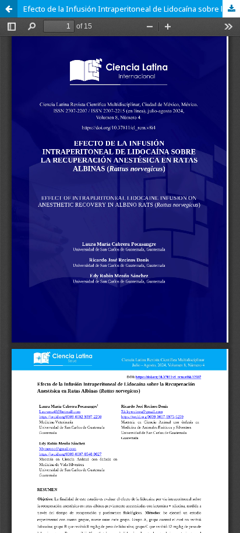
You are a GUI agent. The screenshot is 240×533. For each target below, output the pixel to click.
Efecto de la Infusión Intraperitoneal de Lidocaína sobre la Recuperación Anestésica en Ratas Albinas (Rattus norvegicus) (131, 8)
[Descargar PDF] (231, 8)
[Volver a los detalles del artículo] (8, 8)
